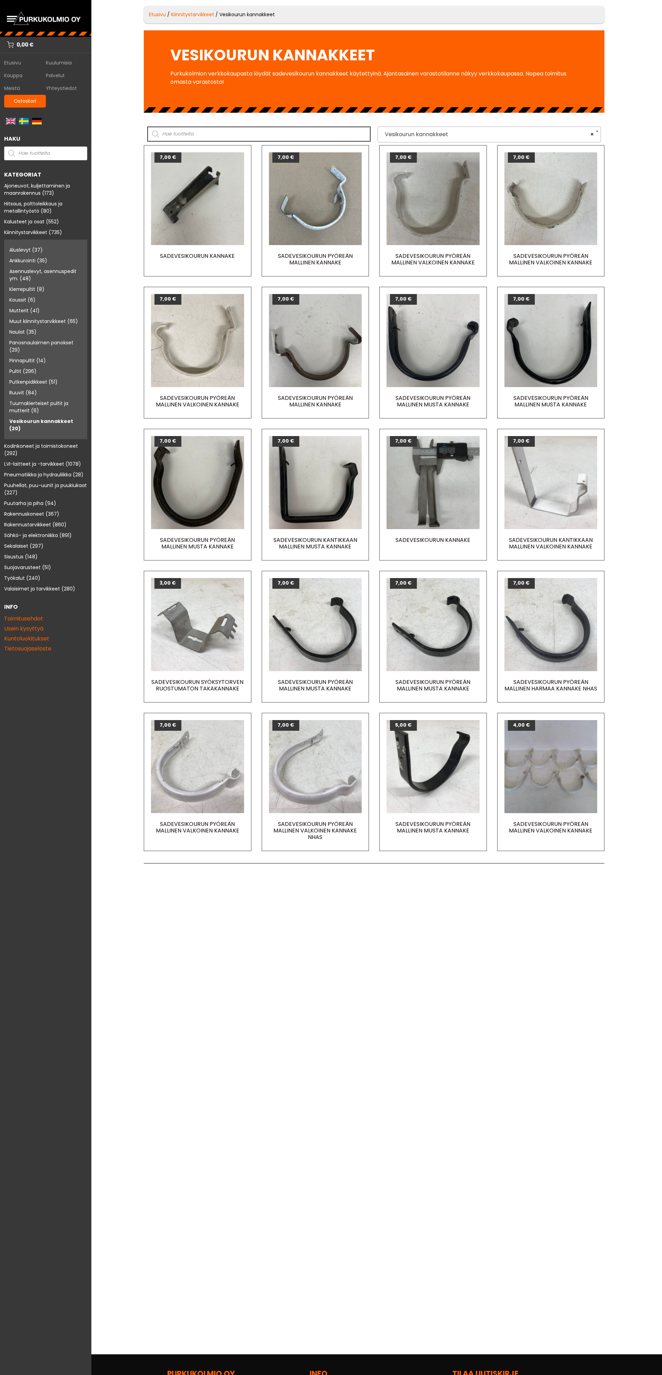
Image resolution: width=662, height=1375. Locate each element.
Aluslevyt (20, 249)
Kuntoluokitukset (26, 639)
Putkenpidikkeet (28, 381)
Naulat (17, 331)
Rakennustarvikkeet (27, 524)
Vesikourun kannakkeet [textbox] (487, 134)
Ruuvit (16, 392)
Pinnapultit (22, 360)
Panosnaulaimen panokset (41, 342)
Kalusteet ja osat (24, 221)
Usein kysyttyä (23, 629)
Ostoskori (25, 101)
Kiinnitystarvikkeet (25, 232)
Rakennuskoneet (24, 513)
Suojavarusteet (22, 567)
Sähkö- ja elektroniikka (31, 535)
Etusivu (12, 62)
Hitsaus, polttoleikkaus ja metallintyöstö (33, 207)
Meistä (12, 88)
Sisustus (13, 556)
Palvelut (55, 75)
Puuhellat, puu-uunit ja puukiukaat (45, 485)
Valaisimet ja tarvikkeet (32, 588)
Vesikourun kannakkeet (41, 421)
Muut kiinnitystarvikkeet (37, 321)
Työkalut (14, 578)
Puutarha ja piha (23, 503)
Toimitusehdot (23, 619)
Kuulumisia (59, 62)
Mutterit (19, 310)
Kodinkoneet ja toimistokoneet (41, 446)
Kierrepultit (22, 289)
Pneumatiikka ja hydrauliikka (37, 474)
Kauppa (13, 75)
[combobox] (489, 134)
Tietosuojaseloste (27, 649)
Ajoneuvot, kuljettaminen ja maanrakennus (37, 189)
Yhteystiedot (61, 88)
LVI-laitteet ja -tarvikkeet (34, 464)
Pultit (15, 371)
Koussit (17, 299)
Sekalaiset (16, 546)
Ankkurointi (22, 260)
